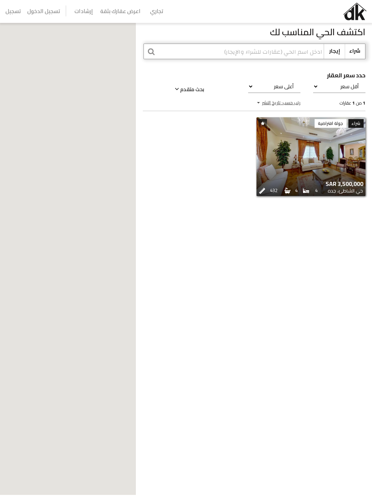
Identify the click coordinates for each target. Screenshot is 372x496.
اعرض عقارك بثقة (120, 11)
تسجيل (13, 11)
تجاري (156, 11)
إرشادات (83, 11)
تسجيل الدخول (43, 11)
